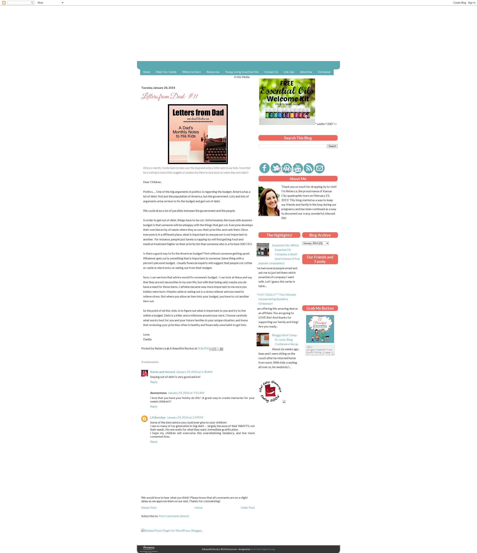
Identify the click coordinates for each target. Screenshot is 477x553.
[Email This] (211, 349)
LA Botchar (158, 417)
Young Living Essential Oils (242, 71)
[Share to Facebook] (221, 349)
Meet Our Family (166, 71)
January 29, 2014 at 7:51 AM (186, 392)
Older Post (248, 507)
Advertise (306, 71)
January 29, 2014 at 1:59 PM (185, 417)
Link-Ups (289, 71)
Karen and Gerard (162, 371)
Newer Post (149, 507)
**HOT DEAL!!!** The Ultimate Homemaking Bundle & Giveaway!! (276, 299)
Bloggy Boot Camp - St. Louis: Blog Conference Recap (285, 339)
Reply (153, 381)
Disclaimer (324, 71)
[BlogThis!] (214, 349)
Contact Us (271, 71)
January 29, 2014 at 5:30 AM (194, 371)
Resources (212, 71)
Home (146, 71)
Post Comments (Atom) (174, 516)
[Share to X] (218, 349)
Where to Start (191, 71)
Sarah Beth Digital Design (263, 549)
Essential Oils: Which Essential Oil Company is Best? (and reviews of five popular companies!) (279, 254)
